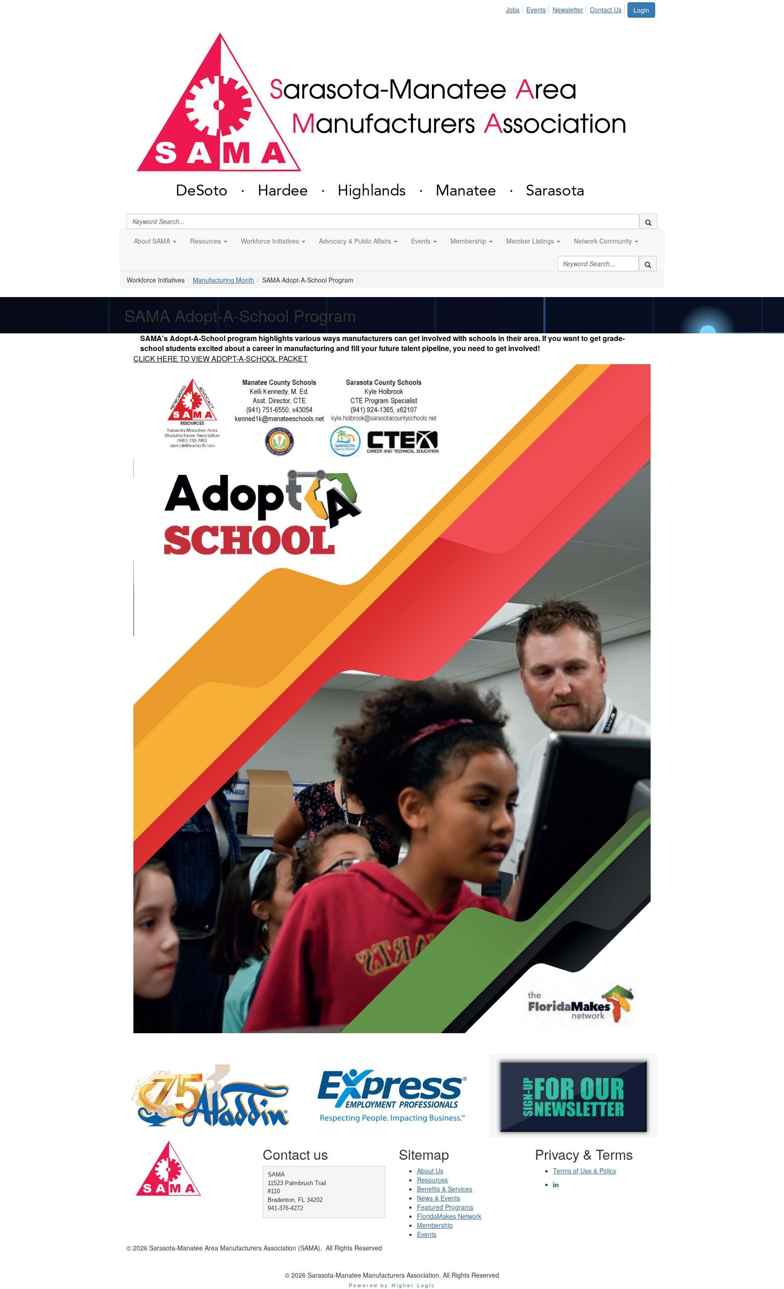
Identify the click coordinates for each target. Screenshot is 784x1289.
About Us (430, 1170)
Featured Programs (445, 1206)
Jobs (512, 9)
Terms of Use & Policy (584, 1170)
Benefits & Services (444, 1188)
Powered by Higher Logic (392, 1285)
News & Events (438, 1197)
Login (641, 10)
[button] (155, 240)
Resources (432, 1179)
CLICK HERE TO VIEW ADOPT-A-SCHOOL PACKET (220, 358)
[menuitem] (515, 8)
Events (536, 9)
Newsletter (568, 9)
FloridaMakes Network (449, 1216)
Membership (435, 1225)
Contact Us (606, 9)
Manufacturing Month (223, 279)
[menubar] (566, 8)
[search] (648, 221)
